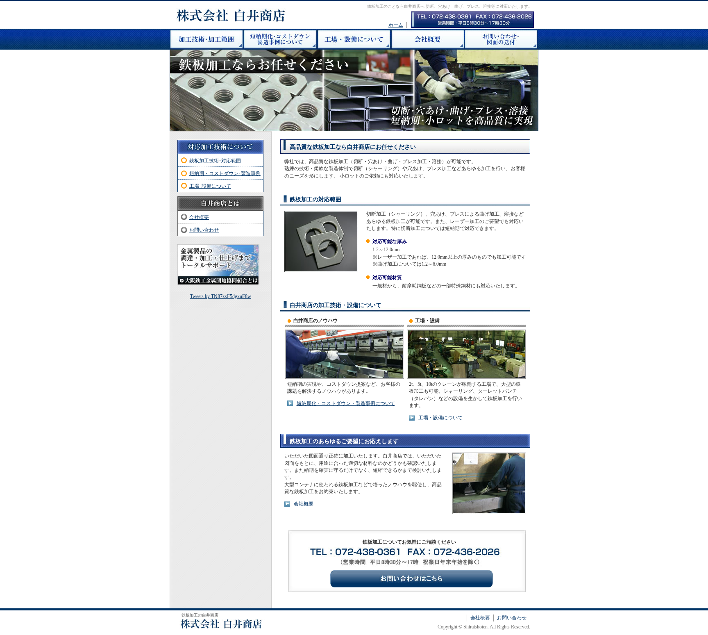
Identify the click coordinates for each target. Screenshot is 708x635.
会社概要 (303, 504)
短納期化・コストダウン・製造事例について (346, 403)
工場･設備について (210, 186)
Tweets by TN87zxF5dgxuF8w (220, 296)
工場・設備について (440, 418)
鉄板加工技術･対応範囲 (215, 161)
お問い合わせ (204, 230)
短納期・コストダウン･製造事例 (225, 173)
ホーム (395, 25)
